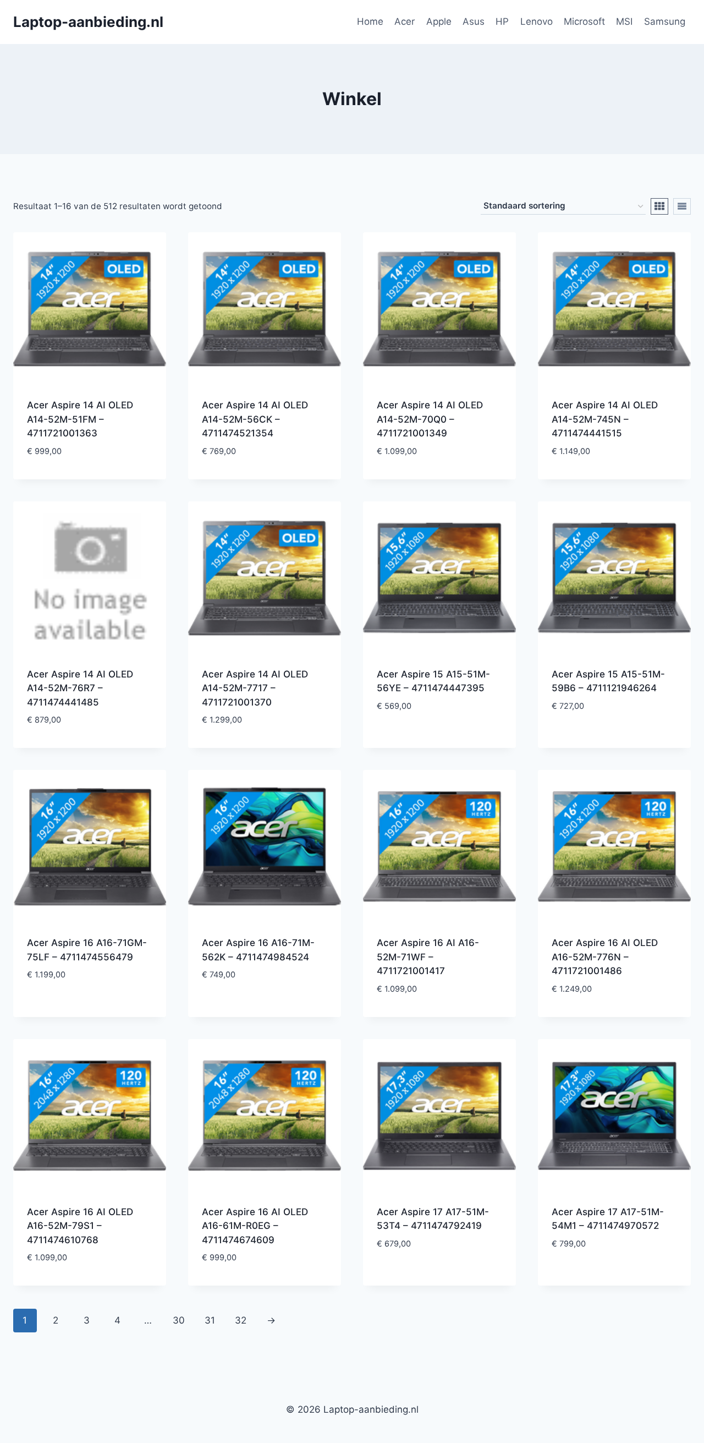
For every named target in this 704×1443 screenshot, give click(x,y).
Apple (439, 21)
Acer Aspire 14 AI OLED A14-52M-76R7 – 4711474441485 (80, 688)
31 (210, 1320)
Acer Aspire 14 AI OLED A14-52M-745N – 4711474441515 (605, 419)
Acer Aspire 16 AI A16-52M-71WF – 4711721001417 (428, 956)
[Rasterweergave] (659, 206)
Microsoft (584, 21)
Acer (404, 21)
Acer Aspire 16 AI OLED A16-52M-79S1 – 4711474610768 (80, 1225)
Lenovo (536, 21)
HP (502, 21)
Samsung (664, 21)
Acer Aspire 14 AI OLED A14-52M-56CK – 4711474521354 (255, 419)
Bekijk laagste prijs (439, 739)
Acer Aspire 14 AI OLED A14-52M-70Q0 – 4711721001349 (430, 419)
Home (370, 21)
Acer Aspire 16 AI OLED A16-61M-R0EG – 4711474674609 (255, 1225)
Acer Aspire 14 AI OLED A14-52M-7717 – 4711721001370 (255, 688)
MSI (624, 21)
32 (240, 1320)
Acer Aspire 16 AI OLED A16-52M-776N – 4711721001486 (605, 956)
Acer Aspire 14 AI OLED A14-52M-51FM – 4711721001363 (80, 419)
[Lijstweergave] (682, 206)
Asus (474, 21)
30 (179, 1320)
